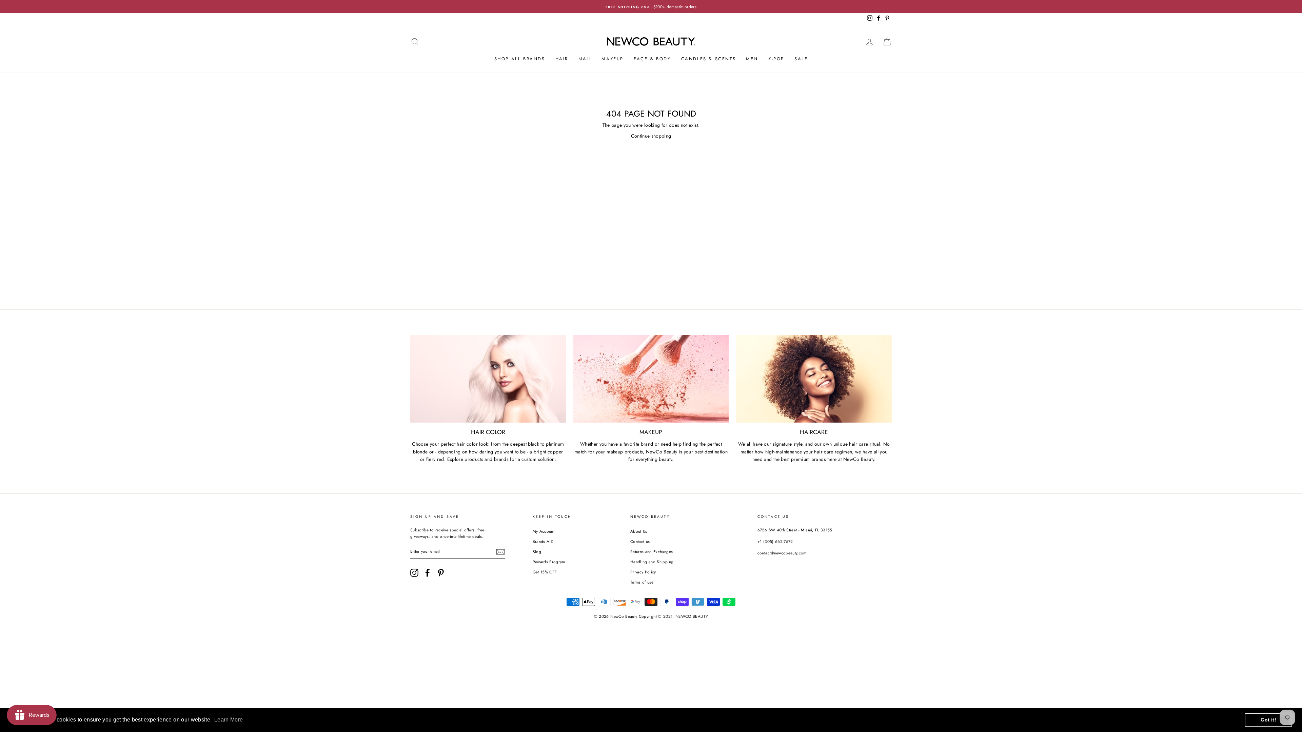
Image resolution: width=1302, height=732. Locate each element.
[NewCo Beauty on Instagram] (414, 573)
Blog (537, 551)
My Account (544, 531)
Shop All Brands (519, 59)
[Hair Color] (488, 379)
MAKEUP (612, 59)
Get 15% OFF (545, 572)
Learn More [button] (228, 720)
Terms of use (641, 582)
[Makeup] (651, 379)
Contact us (640, 541)
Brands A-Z (543, 541)
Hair (561, 59)
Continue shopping (651, 136)
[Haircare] (814, 379)
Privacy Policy (643, 572)
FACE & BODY (652, 59)
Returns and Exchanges (651, 551)
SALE (801, 59)
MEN (752, 59)
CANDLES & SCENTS (708, 59)
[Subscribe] (500, 551)
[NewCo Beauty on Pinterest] (441, 573)
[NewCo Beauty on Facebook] (427, 573)
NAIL (584, 59)
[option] (651, 6)
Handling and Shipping (651, 562)
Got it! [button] (1268, 720)
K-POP (776, 59)
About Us (638, 531)
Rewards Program (549, 562)
